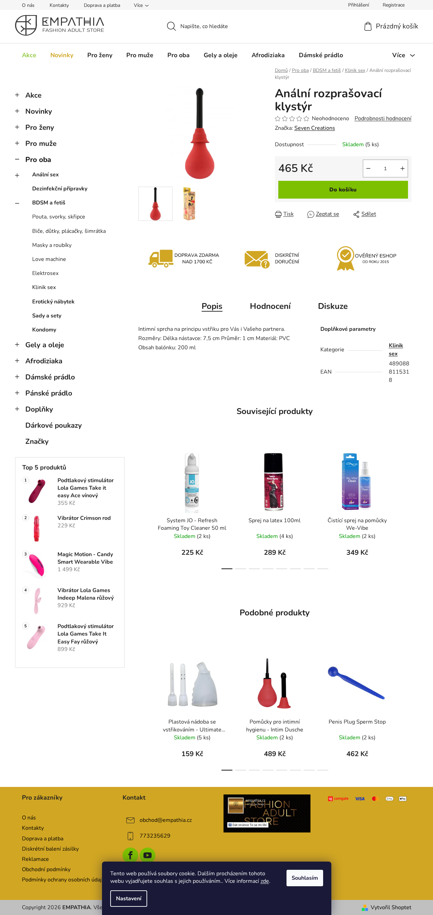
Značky (37, 441)
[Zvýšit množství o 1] (402, 168)
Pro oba (38, 159)
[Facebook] (130, 855)
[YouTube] (147, 855)
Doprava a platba (102, 5)
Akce (33, 95)
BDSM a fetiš (48, 202)
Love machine (49, 259)
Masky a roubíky (52, 245)
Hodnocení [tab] (270, 306)
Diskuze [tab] (333, 306)
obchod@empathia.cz (166, 820)
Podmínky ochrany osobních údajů (63, 879)
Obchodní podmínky (46, 869)
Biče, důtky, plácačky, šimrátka (69, 231)
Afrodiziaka (43, 361)
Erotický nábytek (53, 301)
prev (143, 508)
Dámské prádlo (50, 377)
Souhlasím (305, 878)
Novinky (38, 111)
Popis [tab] (212, 306)
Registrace (394, 5)
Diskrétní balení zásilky (50, 849)
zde (264, 881)
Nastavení (128, 898)
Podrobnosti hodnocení (383, 118)
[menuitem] (29, 55)
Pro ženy (39, 127)
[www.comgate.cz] (367, 798)
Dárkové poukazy (53, 425)
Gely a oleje (44, 345)
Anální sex (45, 174)
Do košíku (343, 189)
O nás (28, 5)
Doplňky (39, 409)
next (405, 508)
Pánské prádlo (48, 393)
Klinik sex (44, 287)
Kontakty (59, 5)
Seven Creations (314, 128)
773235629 (155, 836)
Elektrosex (45, 273)
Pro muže (40, 143)
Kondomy (44, 330)
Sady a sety (46, 315)
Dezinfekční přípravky (59, 188)
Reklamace (35, 859)
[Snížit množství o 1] (368, 168)
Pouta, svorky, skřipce (58, 217)
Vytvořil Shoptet (391, 907)
